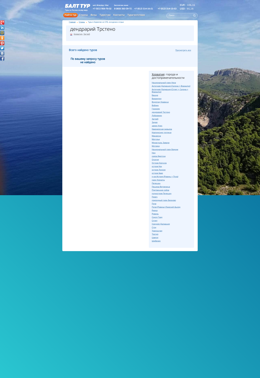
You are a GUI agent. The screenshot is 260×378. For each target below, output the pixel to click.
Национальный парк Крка (164, 83)
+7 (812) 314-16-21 (143, 9)
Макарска (156, 136)
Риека (154, 211)
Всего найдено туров (83, 50)
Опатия (155, 160)
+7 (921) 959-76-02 (102, 9)
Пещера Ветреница (161, 187)
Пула (154, 204)
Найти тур (70, 15)
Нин (153, 153)
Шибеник (156, 241)
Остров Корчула (159, 163)
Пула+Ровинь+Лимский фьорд (166, 207)
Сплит (154, 221)
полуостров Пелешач (161, 194)
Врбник (155, 106)
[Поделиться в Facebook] (2, 58)
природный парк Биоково (164, 201)
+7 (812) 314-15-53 (167, 9)
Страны (83, 15)
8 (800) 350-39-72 (123, 9)
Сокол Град (157, 217)
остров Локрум (158, 170)
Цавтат (155, 238)
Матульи (156, 140)
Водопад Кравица (160, 102)
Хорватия (78, 34)
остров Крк (157, 167)
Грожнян (156, 109)
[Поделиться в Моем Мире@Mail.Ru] (2, 33)
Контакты (119, 15)
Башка (155, 95)
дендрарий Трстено (161, 112)
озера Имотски (159, 156)
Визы (94, 15)
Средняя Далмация (161, 224)
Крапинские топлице (161, 133)
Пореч (154, 197)
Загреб (86, 34)
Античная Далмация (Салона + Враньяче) (171, 86)
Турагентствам (136, 15)
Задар (154, 123)
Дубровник (157, 116)
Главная (72, 22)
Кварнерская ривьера (162, 129)
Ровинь (155, 214)
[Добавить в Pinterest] (2, 43)
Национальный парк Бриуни (165, 150)
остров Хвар (157, 173)
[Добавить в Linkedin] (2, 27)
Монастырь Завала (160, 143)
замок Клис (157, 126)
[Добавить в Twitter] (2, 48)
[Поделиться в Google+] (2, 22)
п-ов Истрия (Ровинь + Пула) (165, 177)
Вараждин (156, 99)
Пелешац (156, 184)
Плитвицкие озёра (160, 190)
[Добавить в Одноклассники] (2, 38)
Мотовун (156, 146)
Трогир (155, 234)
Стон (154, 228)
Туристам (105, 15)
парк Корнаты (158, 180)
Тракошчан (157, 231)
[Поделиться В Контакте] (2, 53)
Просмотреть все (183, 50)
